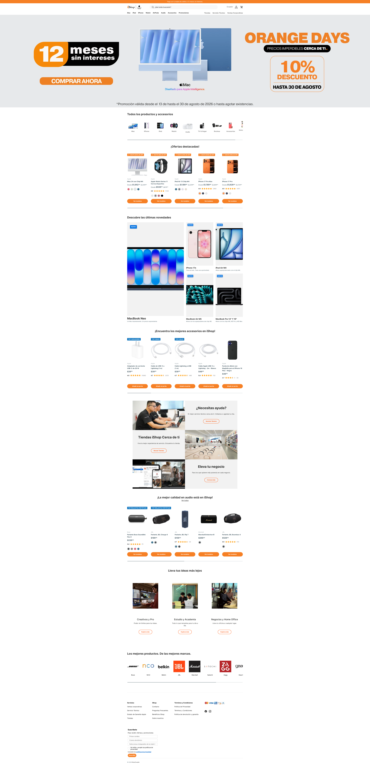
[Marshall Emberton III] (208, 519)
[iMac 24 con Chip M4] (137, 166)
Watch (148, 13)
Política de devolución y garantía (186, 714)
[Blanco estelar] (186, 189)
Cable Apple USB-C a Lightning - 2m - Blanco (207, 367)
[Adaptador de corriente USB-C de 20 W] (137, 350)
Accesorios (172, 13)
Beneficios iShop (158, 714)
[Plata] (152, 196)
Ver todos (185, 500)
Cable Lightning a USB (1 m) (183, 367)
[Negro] (179, 546)
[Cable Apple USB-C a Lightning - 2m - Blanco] (208, 350)
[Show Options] (156, 744)
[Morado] (182, 189)
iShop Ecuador (135, 762)
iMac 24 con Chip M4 (135, 181)
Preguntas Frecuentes (160, 710)
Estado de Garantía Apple (136, 714)
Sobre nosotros (158, 718)
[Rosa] (128, 189)
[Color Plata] (230, 193)
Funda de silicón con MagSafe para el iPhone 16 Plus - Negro (232, 368)
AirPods (156, 13)
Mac (128, 13)
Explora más (145, 632)
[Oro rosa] (159, 196)
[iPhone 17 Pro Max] (208, 166)
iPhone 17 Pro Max (205, 181)
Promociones (184, 13)
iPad (134, 13)
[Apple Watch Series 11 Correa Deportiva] (161, 166)
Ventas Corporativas (235, 13)
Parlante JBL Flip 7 (181, 535)
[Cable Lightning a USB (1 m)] (185, 350)
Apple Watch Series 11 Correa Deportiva (159, 182)
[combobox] (142, 744)
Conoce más (211, 480)
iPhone (140, 13)
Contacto (155, 707)
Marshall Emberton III (206, 535)
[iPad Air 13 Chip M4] (185, 166)
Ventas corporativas (134, 707)
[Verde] (132, 189)
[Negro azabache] (162, 196)
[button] (242, 7)
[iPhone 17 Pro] (232, 166)
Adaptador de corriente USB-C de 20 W (136, 367)
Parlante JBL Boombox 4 (231, 535)
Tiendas (207, 13)
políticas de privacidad (143, 752)
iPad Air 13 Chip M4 (182, 181)
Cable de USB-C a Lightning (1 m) (157, 367)
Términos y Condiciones (183, 710)
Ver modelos (137, 201)
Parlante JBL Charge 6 (159, 535)
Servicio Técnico (219, 13)
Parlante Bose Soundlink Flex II (136, 536)
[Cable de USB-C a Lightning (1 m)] (161, 350)
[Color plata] (206, 193)
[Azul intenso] (203, 193)
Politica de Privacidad (182, 707)
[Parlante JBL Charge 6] (161, 519)
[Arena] (132, 549)
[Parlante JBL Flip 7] (185, 519)
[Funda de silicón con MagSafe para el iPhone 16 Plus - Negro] (232, 350)
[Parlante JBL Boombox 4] (232, 519)
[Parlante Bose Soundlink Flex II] (137, 519)
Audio (163, 13)
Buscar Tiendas (159, 450)
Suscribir (132, 755)
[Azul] (138, 189)
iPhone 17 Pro (227, 181)
